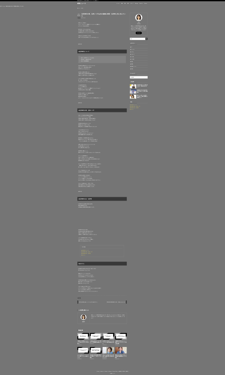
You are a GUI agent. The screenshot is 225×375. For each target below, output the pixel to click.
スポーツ (133, 54)
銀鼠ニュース (81, 3)
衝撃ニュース (133, 66)
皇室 (132, 61)
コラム (132, 51)
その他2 (132, 59)
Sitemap (110, 371)
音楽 (132, 68)
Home (98, 371)
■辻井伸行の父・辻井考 (86, 253)
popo (83, 321)
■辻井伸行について (85, 250)
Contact (139, 32)
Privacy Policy (114, 371)
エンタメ (133, 49)
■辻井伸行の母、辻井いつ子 (86, 251)
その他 (132, 56)
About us (101, 371)
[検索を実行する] (146, 39)
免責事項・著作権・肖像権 (123, 371)
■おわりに (83, 255)
